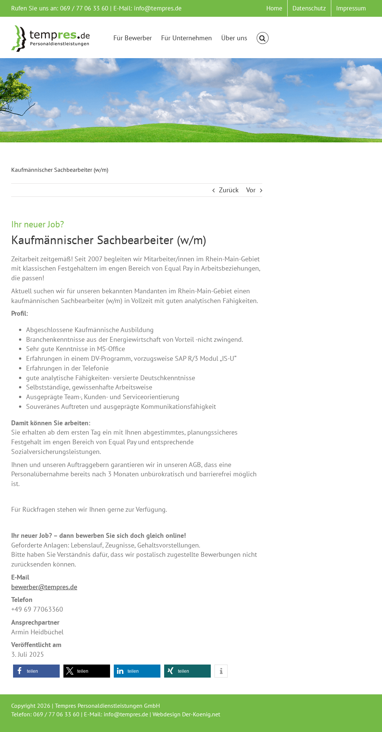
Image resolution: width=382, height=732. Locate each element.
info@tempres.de (158, 8)
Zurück (229, 190)
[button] (263, 38)
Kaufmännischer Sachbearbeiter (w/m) (108, 239)
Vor (251, 190)
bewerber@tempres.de (44, 587)
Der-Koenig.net (201, 714)
